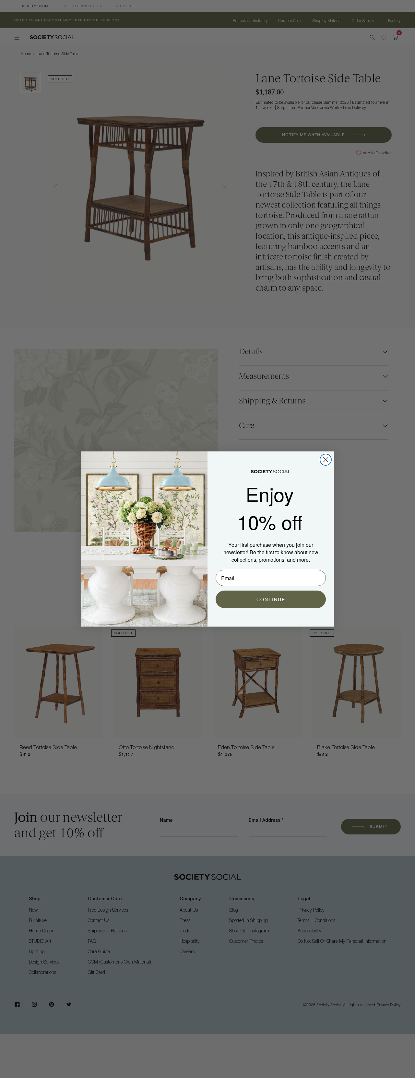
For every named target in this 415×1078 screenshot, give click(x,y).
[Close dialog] (325, 459)
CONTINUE (270, 599)
